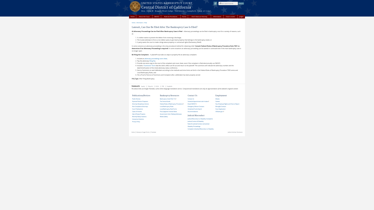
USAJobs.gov (219, 111)
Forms (184, 17)
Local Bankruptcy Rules (166, 106)
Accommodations (193, 111)
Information (217, 17)
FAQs (145, 22)
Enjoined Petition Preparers (140, 101)
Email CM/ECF (192, 104)
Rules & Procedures (170, 17)
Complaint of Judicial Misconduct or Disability (201, 129)
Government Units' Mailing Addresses (171, 114)
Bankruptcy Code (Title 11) (168, 99)
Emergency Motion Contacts (196, 106)
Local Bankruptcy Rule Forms (168, 109)
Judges (241, 17)
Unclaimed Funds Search (195, 109)
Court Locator (230, 17)
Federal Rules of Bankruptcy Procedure (172, 104)
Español (143, 86)
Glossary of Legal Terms (142, 132)
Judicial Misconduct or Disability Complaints (200, 119)
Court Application (220, 109)
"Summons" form (149, 65)
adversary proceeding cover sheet (155, 59)
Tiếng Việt (150, 86)
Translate (153, 132)
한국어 (157, 86)
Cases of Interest (137, 111)
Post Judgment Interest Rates (168, 111)
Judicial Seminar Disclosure (235, 132)
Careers (217, 101)
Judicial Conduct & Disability (196, 121)
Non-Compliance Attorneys (140, 106)
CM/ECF (156, 17)
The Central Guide (165, 101)
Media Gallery (164, 116)
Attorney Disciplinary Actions (140, 104)
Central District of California (166, 7)
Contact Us (191, 99)
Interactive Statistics (138, 119)
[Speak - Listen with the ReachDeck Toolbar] (215, 3)
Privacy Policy (136, 121)
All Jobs (217, 99)
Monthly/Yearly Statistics (139, 116)
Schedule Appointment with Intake (198, 101)
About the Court (144, 17)
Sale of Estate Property (138, 114)
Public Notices (136, 99)
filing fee (152, 61)
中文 (163, 86)
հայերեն (169, 86)
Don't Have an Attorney (199, 17)
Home (133, 17)
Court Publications (137, 109)
